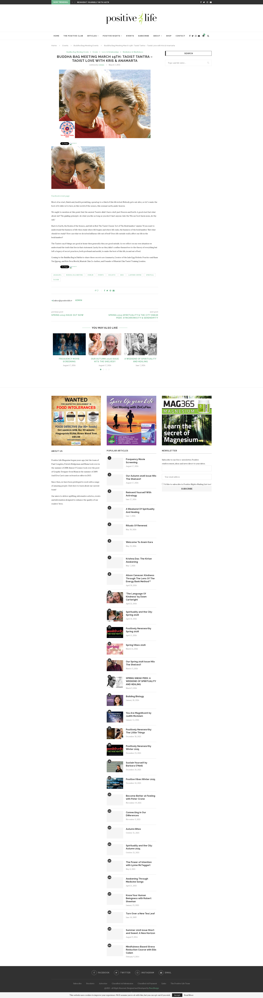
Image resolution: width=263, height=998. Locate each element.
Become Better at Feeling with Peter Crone (140, 797)
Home (56, 36)
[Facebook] (200, 2)
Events (130, 36)
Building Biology (135, 696)
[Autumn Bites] (115, 833)
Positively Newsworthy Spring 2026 (138, 630)
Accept (177, 995)
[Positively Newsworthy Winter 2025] (115, 750)
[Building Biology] (115, 700)
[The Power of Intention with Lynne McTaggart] (115, 866)
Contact (180, 36)
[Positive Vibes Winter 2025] (115, 783)
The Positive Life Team (180, 983)
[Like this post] (99, 290)
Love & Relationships (110, 52)
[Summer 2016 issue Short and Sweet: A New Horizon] (115, 934)
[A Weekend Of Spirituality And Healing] (140, 344)
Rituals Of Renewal (136, 525)
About (156, 36)
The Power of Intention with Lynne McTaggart (139, 863)
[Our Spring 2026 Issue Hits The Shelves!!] (115, 665)
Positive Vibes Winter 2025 (140, 779)
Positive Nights (111, 36)
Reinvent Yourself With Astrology (138, 494)
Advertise (103, 983)
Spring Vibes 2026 (136, 645)
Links (163, 983)
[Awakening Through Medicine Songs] (115, 882)
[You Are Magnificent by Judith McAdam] (115, 717)
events (101, 275)
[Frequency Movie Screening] (69, 344)
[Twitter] (204, 2)
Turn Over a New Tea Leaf (140, 913)
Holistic (112, 275)
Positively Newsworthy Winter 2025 (138, 747)
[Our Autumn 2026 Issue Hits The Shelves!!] (104, 344)
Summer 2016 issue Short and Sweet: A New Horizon (140, 931)
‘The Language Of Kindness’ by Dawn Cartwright (136, 596)
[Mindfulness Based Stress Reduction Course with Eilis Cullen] (115, 950)
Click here (72, 485)
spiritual (150, 275)
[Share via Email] (114, 290)
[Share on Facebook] (104, 290)
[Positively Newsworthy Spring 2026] (115, 632)
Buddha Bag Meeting (74, 275)
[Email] (211, 2)
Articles (92, 36)
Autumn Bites (133, 829)
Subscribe (143, 36)
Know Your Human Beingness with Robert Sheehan (138, 898)
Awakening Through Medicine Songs (137, 880)
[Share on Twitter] (107, 290)
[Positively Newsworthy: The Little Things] (115, 733)
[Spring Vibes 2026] (115, 649)
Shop (168, 36)
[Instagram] (207, 2)
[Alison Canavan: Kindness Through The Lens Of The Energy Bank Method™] (115, 579)
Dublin (90, 275)
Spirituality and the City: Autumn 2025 (139, 847)
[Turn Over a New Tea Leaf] (115, 917)
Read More (188, 995)
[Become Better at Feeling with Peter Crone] (115, 799)
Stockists (90, 983)
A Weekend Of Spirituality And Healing (98, 2)
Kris (122, 275)
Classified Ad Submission (122, 983)
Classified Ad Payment (147, 983)
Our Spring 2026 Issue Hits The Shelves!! (140, 663)
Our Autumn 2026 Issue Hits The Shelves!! (141, 477)
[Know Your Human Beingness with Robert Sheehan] (115, 899)
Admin (101, 64)
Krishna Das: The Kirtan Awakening (139, 560)
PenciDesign (154, 988)
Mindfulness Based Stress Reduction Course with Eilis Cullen (141, 949)
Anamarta (57, 275)
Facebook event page (60, 196)
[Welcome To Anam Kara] (115, 546)
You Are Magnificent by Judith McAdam (138, 714)
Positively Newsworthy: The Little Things (139, 731)
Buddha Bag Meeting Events (86, 46)
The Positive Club (73, 36)
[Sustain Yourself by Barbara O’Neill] (115, 766)
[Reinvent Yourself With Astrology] (115, 496)
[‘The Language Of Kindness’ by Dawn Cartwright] (115, 597)
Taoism (56, 280)
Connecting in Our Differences (136, 814)
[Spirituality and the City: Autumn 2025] (115, 849)
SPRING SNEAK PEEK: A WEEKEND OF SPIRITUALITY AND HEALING (141, 681)
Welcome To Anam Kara (139, 542)
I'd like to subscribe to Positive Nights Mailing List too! (187, 484)
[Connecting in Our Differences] (115, 816)
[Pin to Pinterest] (110, 290)
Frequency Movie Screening (135, 461)
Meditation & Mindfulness (133, 52)
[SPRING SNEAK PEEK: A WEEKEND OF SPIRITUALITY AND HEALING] (115, 682)
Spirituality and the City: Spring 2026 (139, 613)
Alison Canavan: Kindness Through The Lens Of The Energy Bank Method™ (140, 578)
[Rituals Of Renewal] (115, 529)
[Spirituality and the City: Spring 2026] (115, 615)
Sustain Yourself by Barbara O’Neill (136, 764)
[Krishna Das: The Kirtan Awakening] (115, 562)
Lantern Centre (134, 275)
